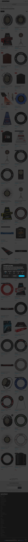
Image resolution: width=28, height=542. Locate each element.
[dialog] (14, 271)
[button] (5, 275)
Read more (19, 269)
